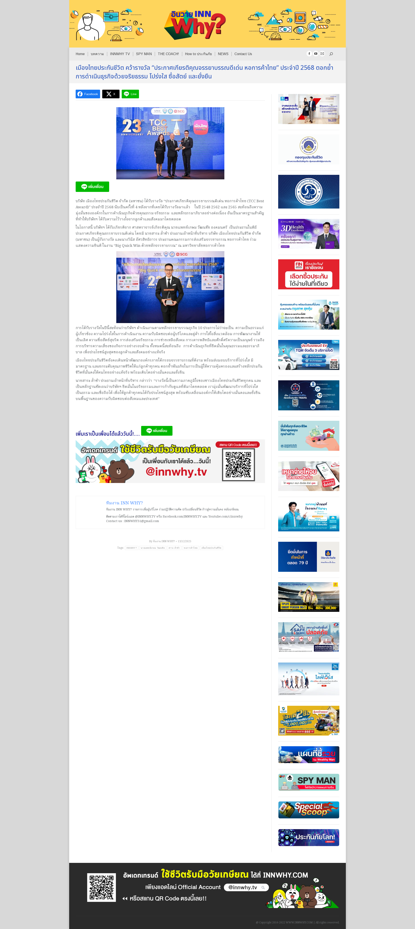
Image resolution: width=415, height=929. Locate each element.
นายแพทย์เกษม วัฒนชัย (153, 548)
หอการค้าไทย (191, 548)
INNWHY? (131, 548)
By (162, 541)
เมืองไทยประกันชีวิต (211, 548)
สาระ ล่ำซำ (174, 548)
